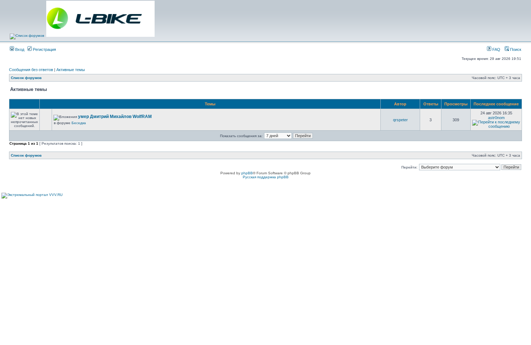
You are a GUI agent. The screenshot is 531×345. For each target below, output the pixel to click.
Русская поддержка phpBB (266, 177)
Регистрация (44, 49)
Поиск (515, 49)
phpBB (247, 173)
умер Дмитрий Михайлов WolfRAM (115, 116)
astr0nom (496, 117)
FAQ (495, 49)
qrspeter (400, 120)
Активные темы (70, 69)
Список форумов (26, 78)
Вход (19, 49)
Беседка (79, 123)
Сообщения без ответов (31, 69)
